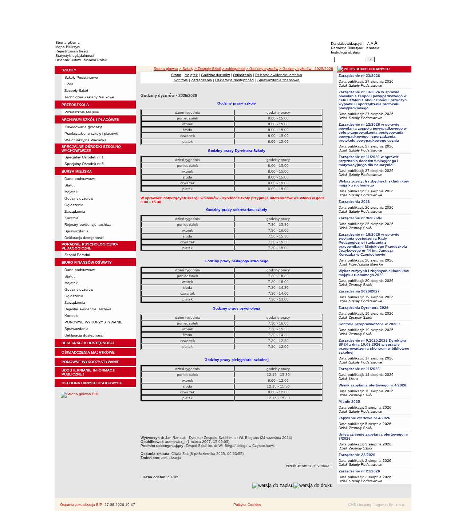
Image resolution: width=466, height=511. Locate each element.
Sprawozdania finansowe (278, 80)
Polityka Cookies (247, 505)
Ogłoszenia (73, 296)
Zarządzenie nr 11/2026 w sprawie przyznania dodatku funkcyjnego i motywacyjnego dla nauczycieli (369, 161)
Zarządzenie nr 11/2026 (359, 369)
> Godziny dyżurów (262, 69)
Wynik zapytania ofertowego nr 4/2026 (372, 385)
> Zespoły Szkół (207, 69)
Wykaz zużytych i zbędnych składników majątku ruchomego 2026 (374, 273)
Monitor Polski (95, 60)
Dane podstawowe (80, 179)
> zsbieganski (233, 69)
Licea (69, 84)
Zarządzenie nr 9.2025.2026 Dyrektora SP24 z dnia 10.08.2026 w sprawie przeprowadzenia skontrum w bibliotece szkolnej (374, 346)
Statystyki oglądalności (74, 56)
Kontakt (372, 48)
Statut (69, 185)
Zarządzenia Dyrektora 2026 (363, 308)
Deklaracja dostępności (83, 238)
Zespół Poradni (77, 255)
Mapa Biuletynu (68, 47)
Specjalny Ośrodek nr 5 (84, 164)
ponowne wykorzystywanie (90, 362)
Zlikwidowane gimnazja (83, 127)
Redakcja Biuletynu (347, 48)
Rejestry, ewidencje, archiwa (87, 225)
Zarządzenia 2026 (354, 202)
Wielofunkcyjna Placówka (85, 140)
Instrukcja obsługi (345, 52)
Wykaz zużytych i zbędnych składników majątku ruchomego (374, 183)
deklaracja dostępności (88, 343)
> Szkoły (186, 69)
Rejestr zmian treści (71, 51)
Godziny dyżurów (78, 198)
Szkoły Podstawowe (81, 77)
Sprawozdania (76, 231)
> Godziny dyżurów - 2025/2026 (306, 69)
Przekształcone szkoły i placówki (91, 133)
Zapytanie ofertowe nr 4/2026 (364, 418)
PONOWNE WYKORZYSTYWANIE (93, 322)
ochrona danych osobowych (92, 383)
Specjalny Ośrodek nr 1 (84, 157)
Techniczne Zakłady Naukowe (89, 97)
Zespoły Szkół (76, 91)
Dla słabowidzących (347, 44)
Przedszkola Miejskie (81, 112)
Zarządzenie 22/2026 (357, 455)
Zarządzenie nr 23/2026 (359, 76)
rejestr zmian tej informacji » (309, 465)
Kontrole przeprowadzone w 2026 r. (370, 324)
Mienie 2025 (349, 402)
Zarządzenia (74, 211)
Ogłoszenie (73, 205)
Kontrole (71, 218)
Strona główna (67, 42)
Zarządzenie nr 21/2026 (359, 471)
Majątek (71, 192)
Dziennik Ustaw (68, 60)
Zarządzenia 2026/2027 (359, 291)
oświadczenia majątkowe (88, 352)
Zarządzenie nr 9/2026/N (360, 218)
